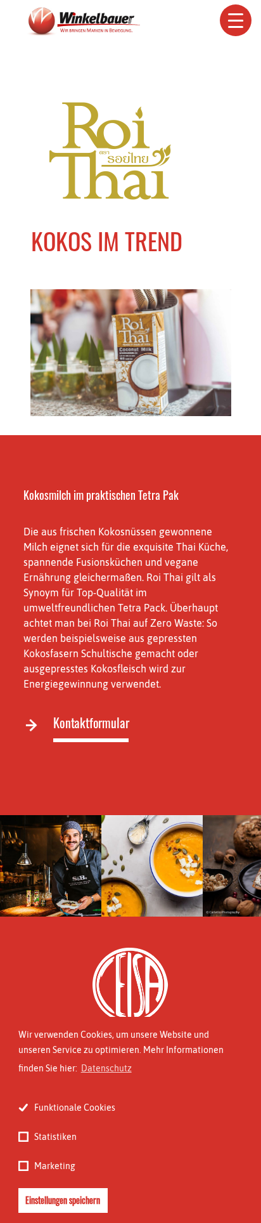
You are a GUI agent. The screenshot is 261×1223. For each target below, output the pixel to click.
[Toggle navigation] (235, 20)
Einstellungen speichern (62, 1200)
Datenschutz (106, 1068)
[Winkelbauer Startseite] (83, 22)
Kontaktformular (91, 723)
